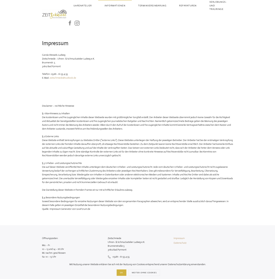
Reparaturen (188, 5)
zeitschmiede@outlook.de (63, 77)
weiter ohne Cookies (144, 272)
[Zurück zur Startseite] (54, 14)
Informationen (115, 5)
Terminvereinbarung (152, 5)
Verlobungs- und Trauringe (218, 5)
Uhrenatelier (83, 5)
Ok (121, 272)
